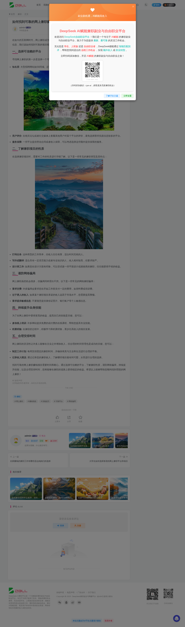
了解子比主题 (112, 95)
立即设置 (127, 95)
